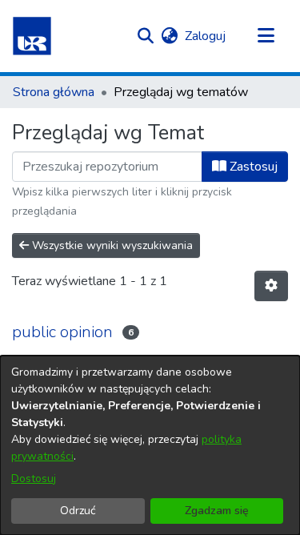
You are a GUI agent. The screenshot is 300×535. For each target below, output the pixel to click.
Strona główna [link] (53, 92)
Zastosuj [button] (252, 166)
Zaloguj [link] (206, 36)
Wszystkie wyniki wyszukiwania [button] (111, 245)
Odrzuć (77, 510)
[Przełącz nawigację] (265, 36)
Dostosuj (33, 478)
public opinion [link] (62, 332)
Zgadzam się (217, 510)
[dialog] (150, 445)
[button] (32, 36)
